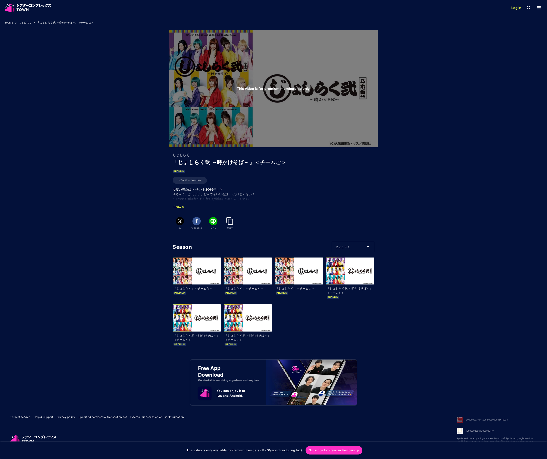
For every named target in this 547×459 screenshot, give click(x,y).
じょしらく (25, 22)
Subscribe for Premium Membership (334, 450)
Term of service (20, 417)
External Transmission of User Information (157, 417)
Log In (516, 8)
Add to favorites (191, 180)
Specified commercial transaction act (103, 417)
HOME (9, 22)
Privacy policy (66, 417)
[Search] (528, 7)
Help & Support (43, 417)
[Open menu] (539, 7)
